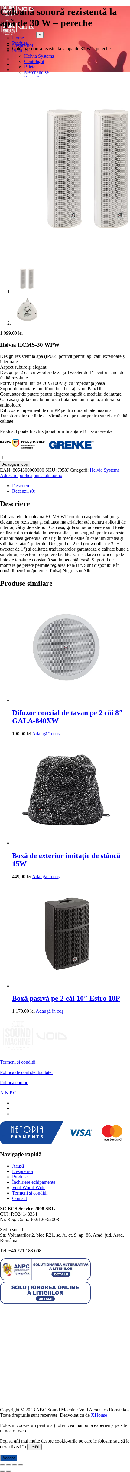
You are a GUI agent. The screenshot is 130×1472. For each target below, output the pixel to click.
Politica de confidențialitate (26, 1072)
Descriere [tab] (21, 485)
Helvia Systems (104, 470)
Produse (20, 1176)
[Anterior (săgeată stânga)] (2, 1471)
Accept (8, 1458)
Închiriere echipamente (33, 1182)
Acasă (18, 1165)
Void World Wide (28, 1187)
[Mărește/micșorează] (2, 1465)
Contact (19, 1198)
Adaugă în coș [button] (46, 733)
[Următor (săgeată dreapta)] (8, 1471)
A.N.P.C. (9, 1092)
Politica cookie (14, 1082)
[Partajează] (14, 1465)
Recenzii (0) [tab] (23, 491)
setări (34, 1447)
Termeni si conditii (17, 1062)
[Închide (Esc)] (20, 1465)
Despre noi (22, 1171)
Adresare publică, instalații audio (31, 475)
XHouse (99, 1415)
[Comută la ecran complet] (8, 1465)
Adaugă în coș (15, 464)
